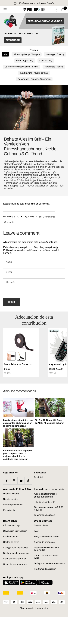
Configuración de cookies (15, 547)
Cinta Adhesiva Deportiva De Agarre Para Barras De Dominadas (18, 364)
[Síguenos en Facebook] (6, 480)
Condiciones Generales (14, 558)
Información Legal (12, 525)
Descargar (13, 40)
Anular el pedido (11, 536)
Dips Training (45, 60)
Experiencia (9, 510)
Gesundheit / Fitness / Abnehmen (34, 79)
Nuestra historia (11, 493)
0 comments (49, 217)
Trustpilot (38, 477)
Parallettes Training (53, 67)
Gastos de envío (11, 542)
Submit (11, 302)
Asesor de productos (44, 542)
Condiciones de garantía (15, 564)
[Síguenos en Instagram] (13, 480)
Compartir (9, 222)
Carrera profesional (12, 505)
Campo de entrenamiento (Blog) (46, 556)
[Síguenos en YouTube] (21, 480)
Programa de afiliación (45, 569)
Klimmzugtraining (24, 60)
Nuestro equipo (10, 499)
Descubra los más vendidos (45, 21)
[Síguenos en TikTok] (28, 480)
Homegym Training (55, 54)
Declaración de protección (16, 553)
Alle (5, 54)
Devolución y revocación (15, 531)
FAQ (36, 531)
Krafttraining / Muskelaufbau (34, 73)
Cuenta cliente (41, 525)
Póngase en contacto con (46, 536)
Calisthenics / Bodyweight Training (21, 67)
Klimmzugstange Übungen (26, 54)
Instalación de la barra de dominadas (46, 548)
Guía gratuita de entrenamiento (49, 563)
